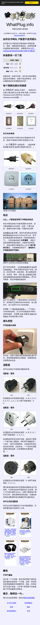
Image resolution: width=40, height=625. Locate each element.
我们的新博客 (29, 598)
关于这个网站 (11, 603)
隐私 (28, 607)
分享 (28, 611)
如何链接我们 (11, 611)
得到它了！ (31, 2)
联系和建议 (28, 603)
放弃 (11, 607)
